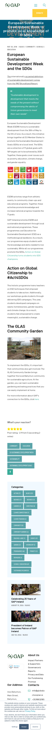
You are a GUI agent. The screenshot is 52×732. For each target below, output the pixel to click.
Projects (33, 551)
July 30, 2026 (16, 635)
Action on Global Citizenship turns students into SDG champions (24, 255)
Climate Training (20, 519)
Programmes (19, 551)
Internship (30, 545)
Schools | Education (21, 564)
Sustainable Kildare (21, 571)
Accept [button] (23, 726)
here (37, 399)
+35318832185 (38, 699)
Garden (17, 545)
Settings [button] (15, 726)
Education (26, 446)
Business (17, 500)
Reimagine (18, 558)
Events (34, 538)
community (30, 47)
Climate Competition (21, 513)
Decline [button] (35, 726)
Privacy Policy (30, 711)
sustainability (14, 459)
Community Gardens (21, 532)
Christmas (30, 506)
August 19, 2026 (17, 605)
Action (17, 493)
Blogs (21, 47)
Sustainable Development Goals (21, 465)
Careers (17, 506)
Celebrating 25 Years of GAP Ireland (23, 600)
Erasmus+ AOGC (19, 538)
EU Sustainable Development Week (21, 452)
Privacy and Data (35, 675)
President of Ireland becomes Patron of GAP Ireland (24, 628)
